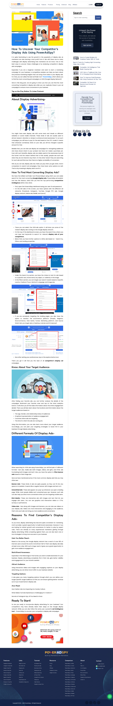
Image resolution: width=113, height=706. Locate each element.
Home (38, 4)
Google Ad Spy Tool (7, 668)
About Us (82, 665)
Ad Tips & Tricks (37, 675)
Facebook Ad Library (53, 670)
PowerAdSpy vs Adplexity (70, 677)
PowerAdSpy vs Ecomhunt (70, 668)
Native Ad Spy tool (7, 672)
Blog (69, 4)
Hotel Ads (21, 677)
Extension (64, 4)
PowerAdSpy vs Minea (69, 672)
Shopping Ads (21, 668)
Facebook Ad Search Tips (39, 684)
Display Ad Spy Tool (7, 675)
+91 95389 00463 (101, 666)
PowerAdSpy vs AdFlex (69, 663)
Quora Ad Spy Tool (7, 679)
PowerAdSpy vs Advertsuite (70, 686)
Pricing (58, 4)
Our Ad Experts (83, 668)
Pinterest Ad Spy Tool (8, 682)
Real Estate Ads (22, 665)
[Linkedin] (84, 134)
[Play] (14, 95)
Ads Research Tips (37, 663)
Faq (81, 663)
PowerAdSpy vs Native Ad (70, 688)
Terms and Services (84, 672)
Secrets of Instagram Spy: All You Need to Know (27, 596)
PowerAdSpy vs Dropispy (70, 684)
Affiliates (75, 4)
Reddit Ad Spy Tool (7, 677)
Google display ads (39, 178)
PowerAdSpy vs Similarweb (70, 679)
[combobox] (84, 17)
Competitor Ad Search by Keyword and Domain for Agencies (88, 84)
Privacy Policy (82, 670)
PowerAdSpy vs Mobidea (69, 693)
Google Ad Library (53, 672)
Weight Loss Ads (22, 663)
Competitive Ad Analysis (39, 677)
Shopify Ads (21, 675)
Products (50, 4)
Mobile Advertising (38, 672)
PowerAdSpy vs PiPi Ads (69, 695)
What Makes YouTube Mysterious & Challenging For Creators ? (32, 593)
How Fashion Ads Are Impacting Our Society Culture (28, 589)
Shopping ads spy (37, 670)
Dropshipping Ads (22, 679)
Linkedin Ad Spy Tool (7, 684)
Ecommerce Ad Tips (38, 668)
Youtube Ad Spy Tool (7, 670)
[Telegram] (89, 134)
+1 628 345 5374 (100, 664)
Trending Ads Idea (37, 665)
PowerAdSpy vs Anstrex (69, 665)
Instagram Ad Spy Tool (8, 665)
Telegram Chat (100, 668)
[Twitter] (75, 134)
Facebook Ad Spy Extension (85, 677)
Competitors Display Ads (24, 682)
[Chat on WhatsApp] (110, 696)
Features (44, 4)
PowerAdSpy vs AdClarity (70, 682)
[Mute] (56, 95)
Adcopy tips (36, 679)
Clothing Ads (21, 672)
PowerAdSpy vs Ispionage (70, 675)
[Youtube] (80, 134)
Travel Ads (21, 670)
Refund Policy (83, 675)
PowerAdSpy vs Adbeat (69, 691)
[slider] (60, 95)
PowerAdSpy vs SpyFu (69, 670)
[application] (37, 95)
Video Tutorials (37, 682)
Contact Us (82, 679)
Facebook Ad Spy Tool (8, 663)
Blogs (51, 665)
